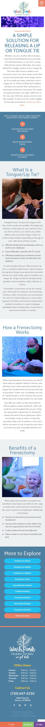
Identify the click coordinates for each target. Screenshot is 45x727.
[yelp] (30, 705)
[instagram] (25, 705)
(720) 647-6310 (22, 693)
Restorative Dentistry (22, 604)
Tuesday (12, 672)
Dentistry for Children (22, 573)
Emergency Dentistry (22, 610)
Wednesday (14, 675)
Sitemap (16, 714)
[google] (19, 705)
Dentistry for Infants (22, 561)
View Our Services (22, 616)
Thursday (12, 678)
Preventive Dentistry (22, 598)
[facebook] (14, 705)
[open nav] (42, 3)
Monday (12, 670)
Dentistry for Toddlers (22, 567)
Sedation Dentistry (22, 591)
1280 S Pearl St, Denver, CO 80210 (22, 699)
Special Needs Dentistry (22, 585)
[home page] (22, 8)
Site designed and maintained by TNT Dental (22, 716)
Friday (11, 681)
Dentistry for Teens (22, 579)
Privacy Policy (26, 714)
